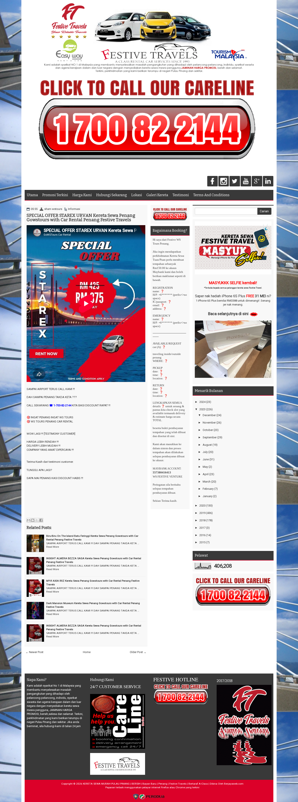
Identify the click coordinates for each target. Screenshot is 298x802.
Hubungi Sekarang (111, 195)
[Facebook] (212, 181)
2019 (202, 513)
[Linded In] (268, 181)
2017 (202, 527)
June (206, 459)
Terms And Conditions (211, 195)
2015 (202, 542)
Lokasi (136, 195)
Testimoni (181, 195)
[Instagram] (223, 181)
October (208, 430)
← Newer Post (34, 652)
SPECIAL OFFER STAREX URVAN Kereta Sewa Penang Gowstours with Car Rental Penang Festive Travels (81, 217)
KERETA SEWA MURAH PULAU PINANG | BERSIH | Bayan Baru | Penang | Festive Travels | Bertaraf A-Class (145, 783)
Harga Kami (82, 195)
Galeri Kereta (157, 195)
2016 (202, 535)
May (205, 466)
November (209, 422)
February (208, 488)
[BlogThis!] (33, 520)
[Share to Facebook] (41, 520)
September (210, 437)
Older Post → (138, 652)
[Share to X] (37, 520)
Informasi (74, 209)
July (205, 452)
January (207, 496)
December (209, 415)
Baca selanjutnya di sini (228, 313)
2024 (202, 402)
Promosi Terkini (55, 195)
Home (87, 652)
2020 (202, 505)
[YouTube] (246, 181)
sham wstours (53, 209)
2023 (202, 409)
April (206, 474)
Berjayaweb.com (233, 783)
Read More (52, 546)
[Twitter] (234, 181)
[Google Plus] (257, 181)
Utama (32, 195)
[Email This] (28, 520)
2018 (202, 520)
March (207, 481)
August (207, 444)
